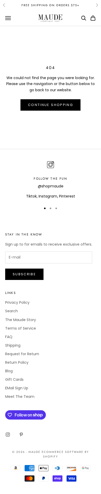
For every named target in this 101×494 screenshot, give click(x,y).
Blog (9, 371)
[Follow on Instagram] (7, 434)
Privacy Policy (17, 302)
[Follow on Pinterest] (21, 434)
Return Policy (16, 362)
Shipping (12, 345)
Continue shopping (50, 104)
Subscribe (24, 274)
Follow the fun (50, 178)
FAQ (8, 336)
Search (11, 311)
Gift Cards (14, 379)
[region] (50, 179)
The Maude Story (20, 319)
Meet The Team (19, 396)
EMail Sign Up (16, 388)
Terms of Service (20, 328)
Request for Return (22, 353)
